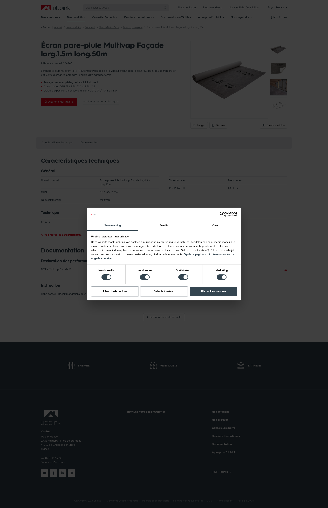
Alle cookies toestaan (213, 291)
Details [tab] (164, 225)
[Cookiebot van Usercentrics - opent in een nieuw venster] (222, 214)
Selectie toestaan (164, 291)
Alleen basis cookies (115, 291)
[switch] (145, 277)
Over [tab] (215, 225)
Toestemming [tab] (113, 225)
